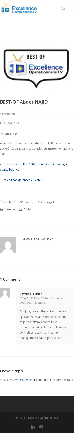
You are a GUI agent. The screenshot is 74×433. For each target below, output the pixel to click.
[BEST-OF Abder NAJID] (37, 68)
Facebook (9, 202)
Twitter (29, 202)
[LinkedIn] (33, 427)
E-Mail (27, 209)
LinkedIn (9, 209)
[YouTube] (41, 427)
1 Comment (8, 114)
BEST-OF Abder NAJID (24, 101)
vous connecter (25, 379)
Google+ (48, 202)
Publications (9, 123)
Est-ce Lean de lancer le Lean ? (22, 180)
